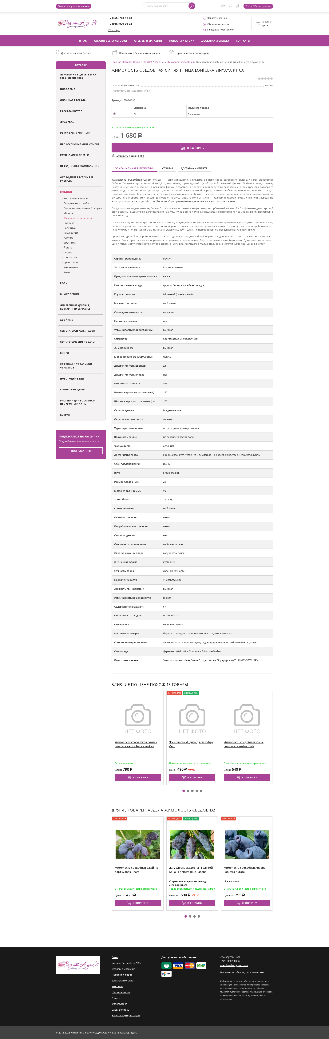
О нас (83, 40)
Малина (68, 213)
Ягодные (66, 191)
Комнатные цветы (72, 389)
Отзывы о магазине (148, 40)
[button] (183, 791)
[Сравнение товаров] (238, 6)
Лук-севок (67, 122)
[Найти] (191, 5)
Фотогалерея (119, 1003)
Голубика (70, 228)
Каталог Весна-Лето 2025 (110, 40)
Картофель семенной (75, 133)
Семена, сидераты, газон (77, 330)
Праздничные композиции (79, 166)
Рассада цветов (71, 111)
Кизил (67, 272)
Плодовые (67, 89)
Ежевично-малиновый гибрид (83, 208)
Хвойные (66, 319)
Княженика (71, 267)
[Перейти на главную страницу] (77, 23)
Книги (64, 352)
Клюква (68, 237)
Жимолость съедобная (78, 218)
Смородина (71, 233)
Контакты (243, 40)
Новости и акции (182, 40)
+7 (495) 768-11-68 (120, 18)
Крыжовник (71, 262)
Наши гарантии (121, 992)
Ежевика (69, 223)
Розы (64, 283)
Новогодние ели (72, 378)
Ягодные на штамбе (76, 203)
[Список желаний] (231, 6)
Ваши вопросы (120, 1009)
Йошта (68, 247)
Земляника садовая (76, 198)
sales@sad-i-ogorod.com (221, 29)
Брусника (70, 242)
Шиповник (70, 257)
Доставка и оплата (215, 40)
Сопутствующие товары (77, 341)
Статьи (116, 998)
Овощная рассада (73, 100)
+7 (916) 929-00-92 (120, 24)
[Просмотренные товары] (224, 7)
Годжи (68, 252)
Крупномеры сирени (74, 155)
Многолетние (70, 294)
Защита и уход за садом (73, 6)
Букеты (65, 415)
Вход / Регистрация (258, 6)
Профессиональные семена (79, 144)
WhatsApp (114, 30)
